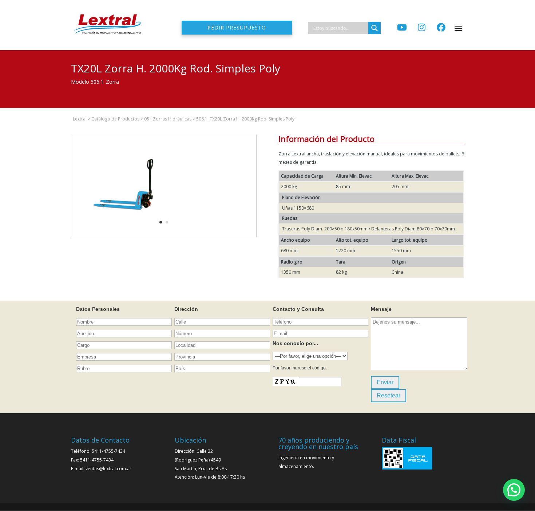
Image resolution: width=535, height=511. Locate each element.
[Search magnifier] (374, 28)
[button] (514, 490)
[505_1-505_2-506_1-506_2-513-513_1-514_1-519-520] (122, 236)
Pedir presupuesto (236, 27)
